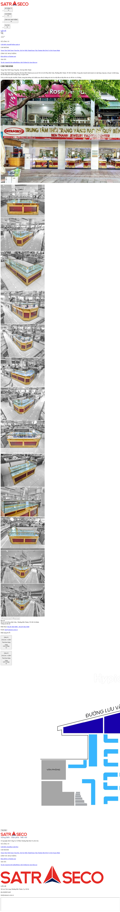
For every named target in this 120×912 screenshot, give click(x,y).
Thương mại (12, 56)
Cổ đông (24, 62)
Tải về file (3, 830)
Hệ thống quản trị (15, 44)
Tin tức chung (4, 62)
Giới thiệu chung (5, 44)
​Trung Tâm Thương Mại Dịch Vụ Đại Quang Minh (45, 50)
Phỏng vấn (19, 62)
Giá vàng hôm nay (32, 62)
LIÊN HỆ (3, 31)
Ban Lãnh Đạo (14, 847)
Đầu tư (3, 56)
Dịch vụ (7, 56)
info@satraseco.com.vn (11, 629)
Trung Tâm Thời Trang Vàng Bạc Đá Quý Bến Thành (16, 50)
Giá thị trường (12, 62)
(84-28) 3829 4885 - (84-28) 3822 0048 (18, 626)
